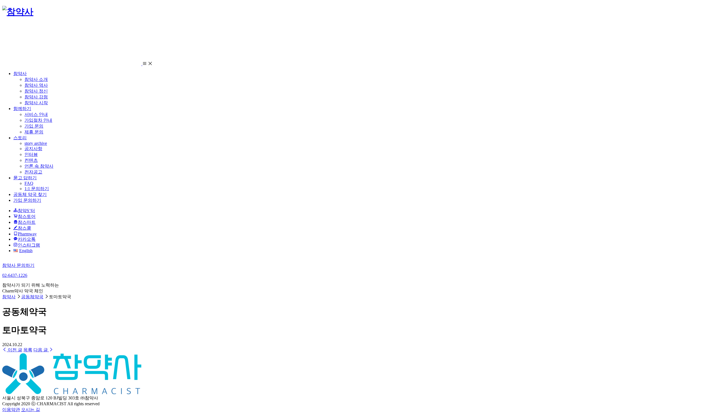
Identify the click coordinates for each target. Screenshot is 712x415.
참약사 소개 (36, 79)
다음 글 (41, 349)
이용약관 (11, 409)
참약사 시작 (36, 102)
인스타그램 (29, 245)
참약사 (20, 73)
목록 (27, 349)
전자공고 (33, 172)
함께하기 (22, 108)
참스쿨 (24, 228)
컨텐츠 (31, 160)
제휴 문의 (33, 132)
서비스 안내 (36, 114)
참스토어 (27, 216)
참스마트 (27, 222)
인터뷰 (31, 154)
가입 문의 (33, 126)
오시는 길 (30, 409)
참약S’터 (26, 210)
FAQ (28, 183)
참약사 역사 (36, 85)
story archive (35, 143)
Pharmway (27, 234)
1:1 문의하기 (36, 188)
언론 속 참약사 (38, 166)
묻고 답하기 (25, 177)
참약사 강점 (36, 97)
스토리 (20, 137)
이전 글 (14, 349)
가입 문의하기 (27, 200)
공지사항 (33, 148)
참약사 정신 (36, 91)
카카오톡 (27, 239)
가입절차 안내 (38, 120)
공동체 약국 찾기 (30, 194)
